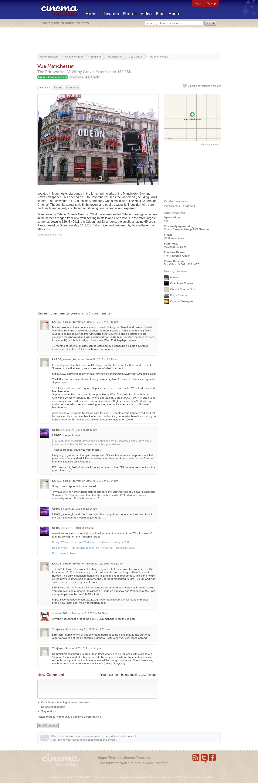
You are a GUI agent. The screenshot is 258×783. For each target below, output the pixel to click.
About (175, 13)
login (117, 674)
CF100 (56, 429)
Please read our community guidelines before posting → (70, 716)
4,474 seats (92, 76)
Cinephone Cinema (181, 283)
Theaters (110, 13)
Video (146, 13)
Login (198, 3)
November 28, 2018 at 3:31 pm (104, 563)
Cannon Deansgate (181, 301)
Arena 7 (174, 277)
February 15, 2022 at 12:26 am (91, 629)
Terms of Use (205, 777)
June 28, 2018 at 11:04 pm (102, 480)
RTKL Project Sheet (64, 553)
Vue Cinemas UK (174, 205)
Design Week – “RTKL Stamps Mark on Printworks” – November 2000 (93, 547)
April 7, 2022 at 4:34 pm (86, 648)
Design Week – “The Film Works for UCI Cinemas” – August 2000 (91, 542)
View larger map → (211, 144)
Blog (160, 13)
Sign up (211, 3)
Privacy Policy (187, 777)
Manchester (115, 56)
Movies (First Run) (175, 246)
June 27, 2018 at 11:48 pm (102, 321)
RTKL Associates (174, 238)
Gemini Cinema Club (182, 289)
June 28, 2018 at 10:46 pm (81, 429)
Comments (72, 87)
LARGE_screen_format (66, 321)
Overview (44, 87)
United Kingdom (74, 56)
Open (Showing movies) (52, 76)
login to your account (69, 739)
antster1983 (59, 613)
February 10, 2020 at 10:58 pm (90, 613)
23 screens (76, 76)
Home (92, 13)
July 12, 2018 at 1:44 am (79, 527)
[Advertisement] (129, 40)
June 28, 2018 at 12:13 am (102, 359)
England (96, 56)
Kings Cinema (178, 295)
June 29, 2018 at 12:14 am (81, 508)
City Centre (135, 56)
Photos (130, 13)
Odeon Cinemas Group (178, 229)
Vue (166, 220)
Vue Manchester (158, 56)
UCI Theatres (201, 229)
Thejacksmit (60, 629)
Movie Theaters (49, 56)
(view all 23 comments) (91, 313)
